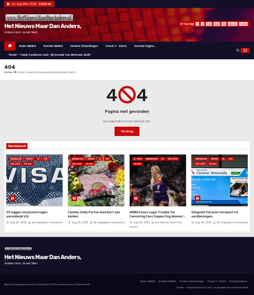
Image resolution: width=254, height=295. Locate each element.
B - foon (138, 159)
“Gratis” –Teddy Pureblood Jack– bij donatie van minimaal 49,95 (49, 55)
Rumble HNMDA (53, 46)
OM (223, 23)
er (202, 23)
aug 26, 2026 (18, 222)
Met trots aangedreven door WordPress (27, 284)
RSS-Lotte (15, 164)
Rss (46, 159)
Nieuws (29, 159)
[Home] (10, 46)
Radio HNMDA (27, 46)
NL (38, 159)
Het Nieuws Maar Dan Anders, (42, 26)
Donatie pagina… (145, 46)
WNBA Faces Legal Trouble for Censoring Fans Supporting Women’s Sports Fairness (157, 216)
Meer (216, 23)
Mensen (233, 23)
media (243, 23)
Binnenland (16, 159)
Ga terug (127, 131)
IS (197, 23)
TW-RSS (27, 164)
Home (8, 72)
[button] (238, 50)
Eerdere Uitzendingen (84, 46)
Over (208, 23)
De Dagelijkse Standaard (47, 222)
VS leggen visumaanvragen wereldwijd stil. (27, 214)
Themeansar (82, 284)
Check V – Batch (116, 46)
